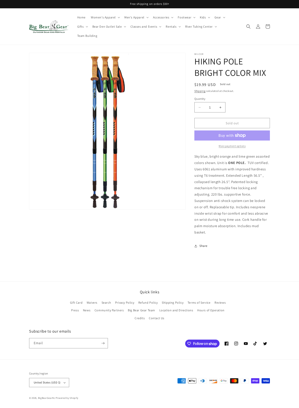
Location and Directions (176, 310)
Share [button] (203, 246)
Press (75, 310)
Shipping (200, 91)
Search (106, 303)
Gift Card (76, 303)
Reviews (220, 303)
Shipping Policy (172, 303)
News (86, 310)
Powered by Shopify (67, 397)
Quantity (199, 99)
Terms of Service (199, 303)
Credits (140, 318)
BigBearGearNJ (46, 397)
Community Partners (109, 310)
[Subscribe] (103, 343)
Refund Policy (148, 303)
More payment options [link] (232, 146)
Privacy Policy (124, 303)
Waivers (92, 303)
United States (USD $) (47, 382)
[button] (105, 17)
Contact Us (156, 318)
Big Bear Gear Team (141, 310)
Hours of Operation (211, 310)
